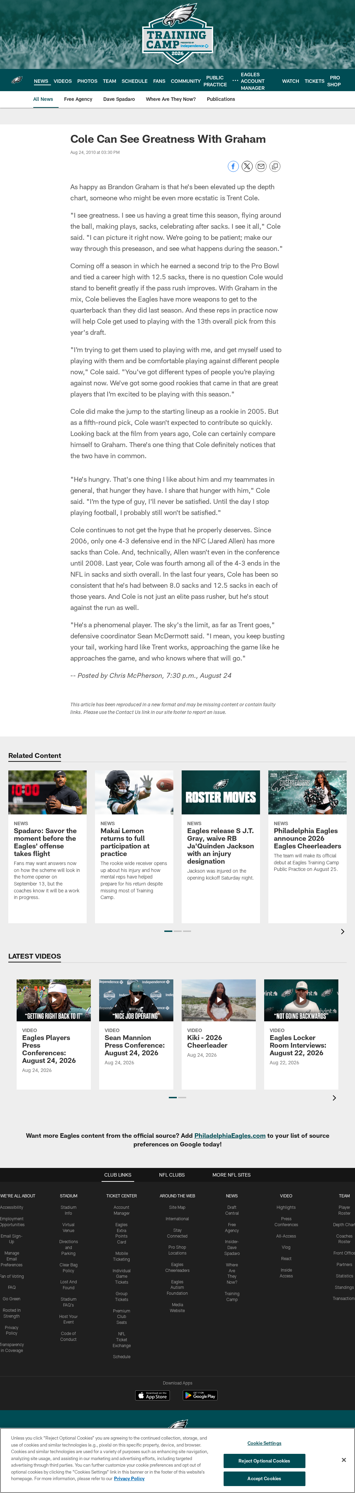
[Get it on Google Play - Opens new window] (200, 1398)
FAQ (12, 1287)
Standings (344, 1287)
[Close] (344, 1460)
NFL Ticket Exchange (122, 1339)
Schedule (121, 1356)
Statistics (344, 1275)
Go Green (11, 1298)
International (177, 1218)
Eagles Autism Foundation (177, 1287)
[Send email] (261, 170)
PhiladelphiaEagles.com (230, 1135)
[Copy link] (274, 167)
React (286, 1258)
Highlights (286, 1207)
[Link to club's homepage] (17, 80)
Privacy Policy (129, 1478)
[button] (168, 931)
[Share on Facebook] (233, 170)
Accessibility (11, 1207)
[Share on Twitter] (247, 170)
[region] (177, 1460)
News (232, 1195)
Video (286, 1195)
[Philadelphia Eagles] (177, 1428)
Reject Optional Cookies (264, 1461)
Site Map (177, 1207)
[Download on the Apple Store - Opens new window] (152, 1396)
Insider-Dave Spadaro (232, 1247)
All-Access (286, 1235)
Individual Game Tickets (122, 1276)
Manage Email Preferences (12, 1258)
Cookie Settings (265, 1443)
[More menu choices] (235, 80)
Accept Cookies (264, 1478)
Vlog (286, 1247)
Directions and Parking (68, 1247)
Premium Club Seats (121, 1316)
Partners (344, 1264)
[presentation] (344, 932)
